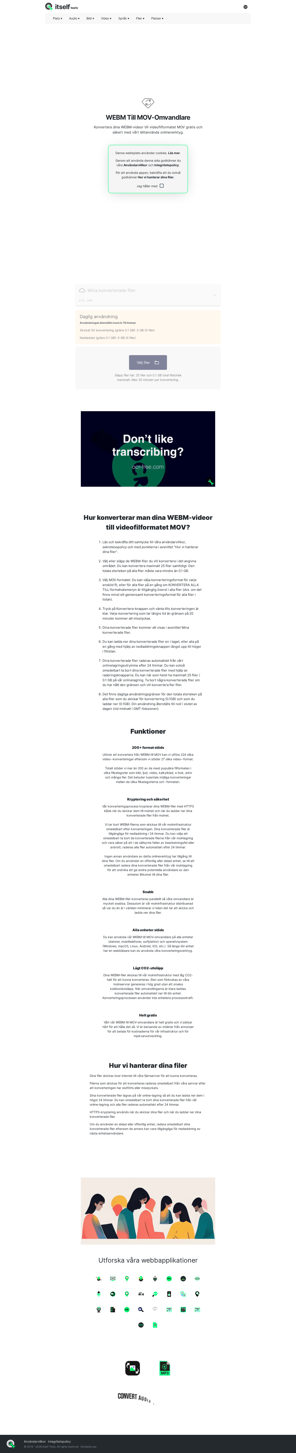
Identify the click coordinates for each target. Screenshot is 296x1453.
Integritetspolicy (166, 165)
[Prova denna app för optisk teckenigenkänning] (148, 449)
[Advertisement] (148, 57)
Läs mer (174, 153)
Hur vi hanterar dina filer (156, 177)
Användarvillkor (135, 165)
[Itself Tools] (148, 1380)
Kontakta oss (88, 1446)
